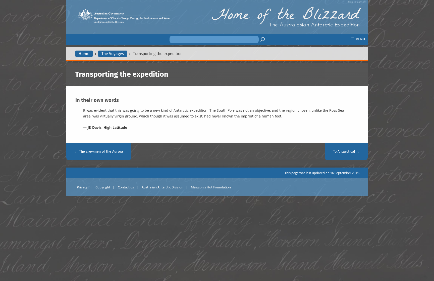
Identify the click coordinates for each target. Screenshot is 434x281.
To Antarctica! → (346, 151)
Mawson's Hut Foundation (211, 187)
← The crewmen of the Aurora (99, 151)
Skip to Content (357, 2)
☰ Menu (358, 39)
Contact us (126, 187)
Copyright (102, 187)
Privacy (82, 187)
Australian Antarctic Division (162, 187)
